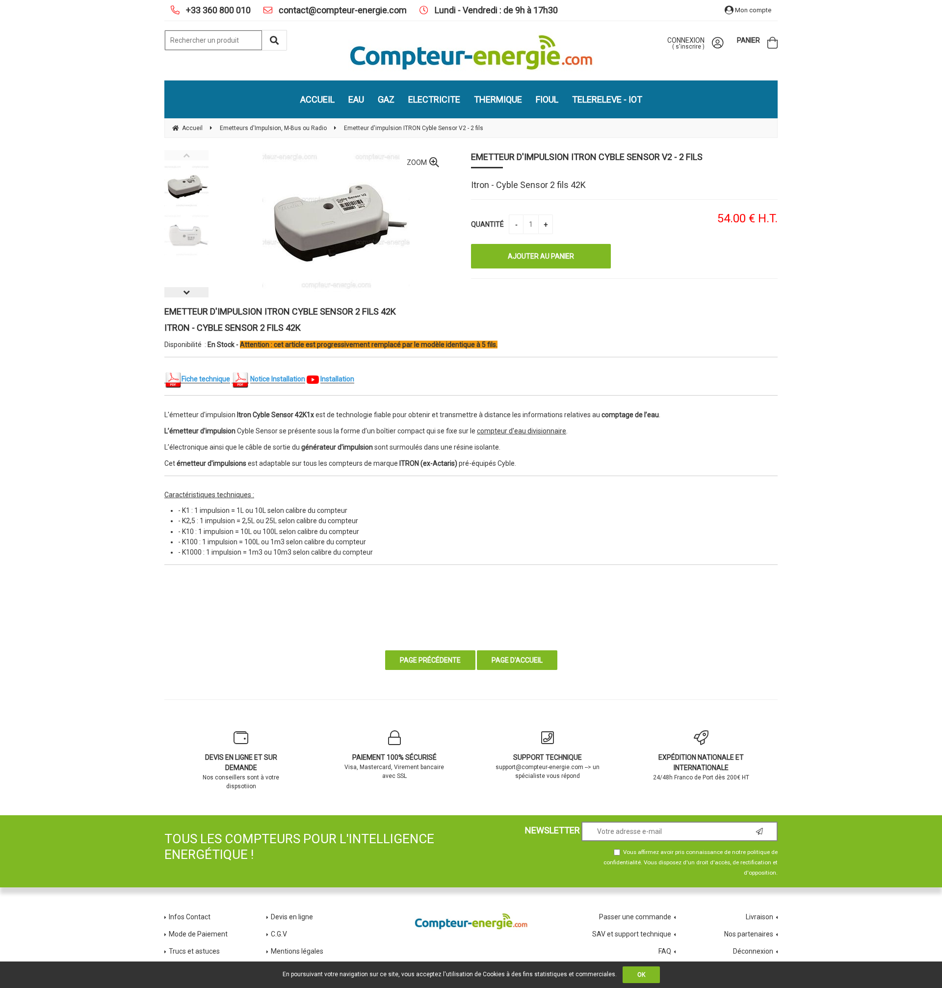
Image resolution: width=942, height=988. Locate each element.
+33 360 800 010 (217, 10)
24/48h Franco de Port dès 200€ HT (701, 767)
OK (641, 974)
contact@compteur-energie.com (342, 10)
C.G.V (279, 934)
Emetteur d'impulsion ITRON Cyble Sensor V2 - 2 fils (587, 157)
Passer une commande (635, 917)
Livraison (759, 917)
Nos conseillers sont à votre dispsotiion (241, 771)
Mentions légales (297, 951)
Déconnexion (753, 951)
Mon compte (752, 10)
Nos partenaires (748, 934)
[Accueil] (471, 52)
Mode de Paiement (198, 934)
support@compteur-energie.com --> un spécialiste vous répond (548, 766)
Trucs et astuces (195, 951)
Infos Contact (189, 917)
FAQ (664, 951)
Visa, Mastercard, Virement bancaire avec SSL (394, 766)
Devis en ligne (292, 917)
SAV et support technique (631, 934)
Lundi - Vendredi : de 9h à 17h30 (495, 10)
